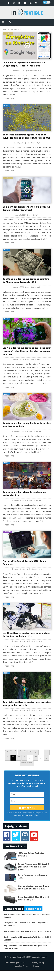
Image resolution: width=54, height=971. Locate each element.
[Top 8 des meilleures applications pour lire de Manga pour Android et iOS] (27, 262)
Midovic (31, 215)
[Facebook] (8, 2)
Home (5, 29)
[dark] (46, 2)
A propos (37, 966)
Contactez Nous (20, 966)
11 (19, 757)
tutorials (7, 33)
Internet (7, 532)
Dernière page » (27, 762)
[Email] (25, 2)
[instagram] (36, 2)
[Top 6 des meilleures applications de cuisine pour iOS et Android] (27, 406)
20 (35, 757)
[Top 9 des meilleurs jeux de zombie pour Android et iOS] (27, 475)
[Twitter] (19, 2)
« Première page (25, 751)
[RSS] (30, 2)
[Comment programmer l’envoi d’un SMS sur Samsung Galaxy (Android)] (27, 190)
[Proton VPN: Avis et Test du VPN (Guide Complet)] (27, 544)
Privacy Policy (37, 963)
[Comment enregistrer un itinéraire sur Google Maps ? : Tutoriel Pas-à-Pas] (27, 45)
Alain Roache (32, 71)
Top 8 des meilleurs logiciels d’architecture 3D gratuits (27, 931)
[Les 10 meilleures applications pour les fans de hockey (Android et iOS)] (27, 616)
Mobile (6, 106)
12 (24, 757)
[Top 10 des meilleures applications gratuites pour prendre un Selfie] (27, 685)
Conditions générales (15, 963)
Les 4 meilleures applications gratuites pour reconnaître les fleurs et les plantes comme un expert (27, 351)
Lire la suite (9, 98)
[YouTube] (14, 2)
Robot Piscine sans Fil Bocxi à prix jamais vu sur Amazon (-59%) (33, 867)
